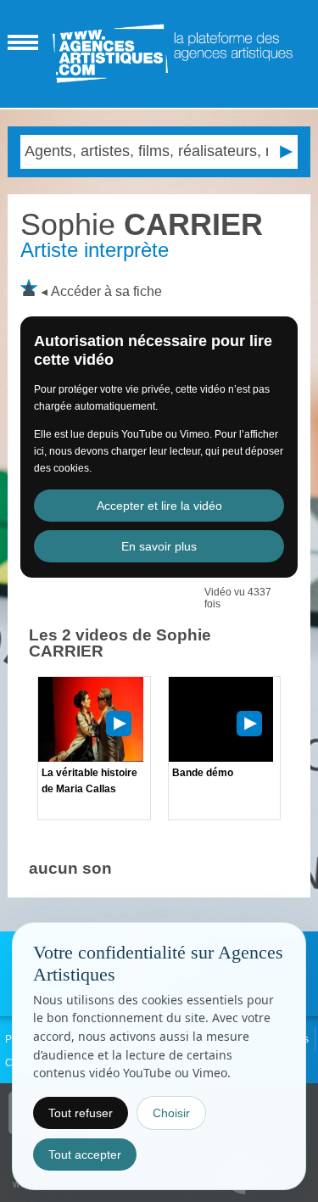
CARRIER (141, 224)
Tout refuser (80, 1113)
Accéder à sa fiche (106, 291)
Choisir (171, 1113)
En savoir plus (159, 546)
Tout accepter (84, 1154)
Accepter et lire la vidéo (159, 505)
